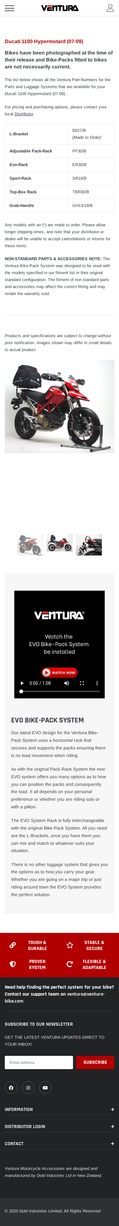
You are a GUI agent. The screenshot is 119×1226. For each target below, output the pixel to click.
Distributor (24, 114)
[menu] (9, 8)
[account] (110, 7)
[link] (11, 1087)
